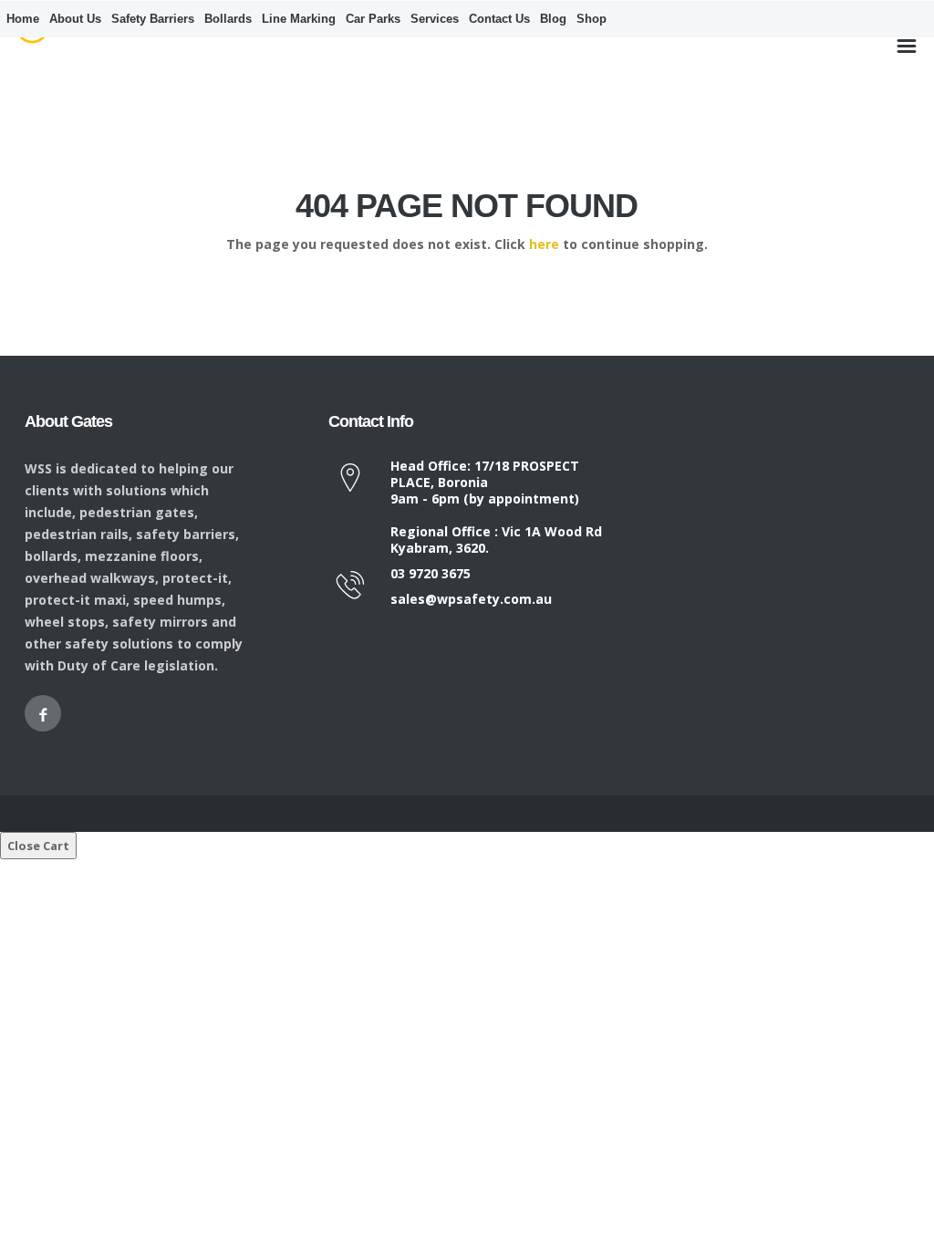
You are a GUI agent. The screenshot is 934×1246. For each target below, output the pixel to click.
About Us (75, 19)
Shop (591, 19)
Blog (553, 19)
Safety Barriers (152, 19)
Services (434, 19)
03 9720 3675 (430, 573)
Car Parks (373, 19)
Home (22, 19)
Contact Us (499, 19)
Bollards (228, 19)
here (544, 244)
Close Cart (38, 845)
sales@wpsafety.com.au (471, 598)
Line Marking (299, 19)
